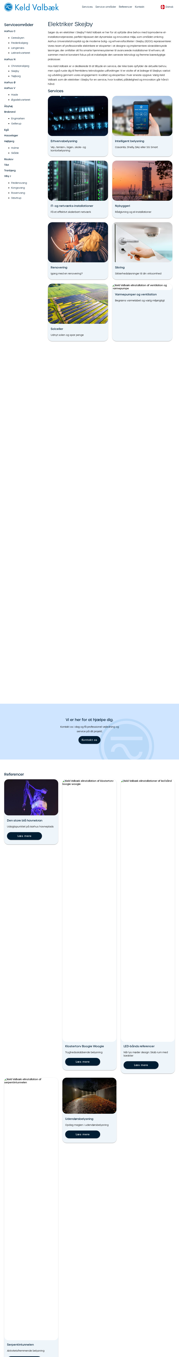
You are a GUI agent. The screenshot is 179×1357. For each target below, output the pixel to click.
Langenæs (17, 48)
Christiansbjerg (20, 66)
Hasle (14, 94)
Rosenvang (18, 192)
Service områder (105, 6)
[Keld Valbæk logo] (32, 10)
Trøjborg (16, 76)
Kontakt (139, 6)
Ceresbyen (17, 37)
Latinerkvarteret (20, 52)
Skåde (15, 153)
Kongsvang (18, 187)
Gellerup (16, 123)
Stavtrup (16, 198)
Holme (15, 147)
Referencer (125, 6)
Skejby (15, 71)
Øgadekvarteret (20, 99)
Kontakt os (89, 740)
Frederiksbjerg (19, 42)
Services (87, 6)
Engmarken (18, 118)
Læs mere (24, 836)
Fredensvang (19, 182)
